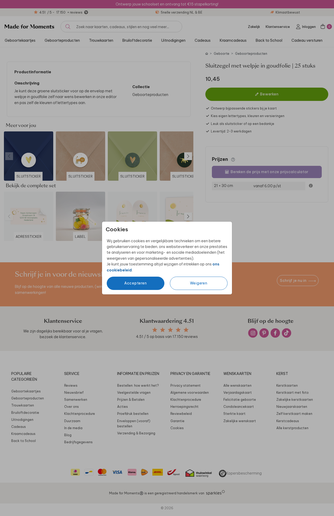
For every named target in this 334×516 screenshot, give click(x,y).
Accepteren (135, 283)
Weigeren (198, 283)
